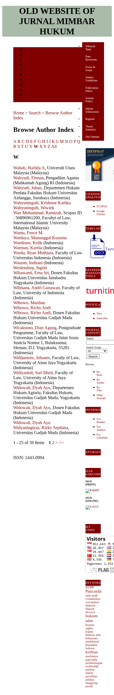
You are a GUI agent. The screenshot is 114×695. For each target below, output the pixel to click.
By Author (100, 381)
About (28, 55)
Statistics (30, 85)
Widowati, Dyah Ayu (31, 387)
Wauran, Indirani (28, 262)
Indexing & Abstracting (38, 90)
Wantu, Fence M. (28, 232)
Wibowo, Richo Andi (32, 307)
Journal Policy (90, 100)
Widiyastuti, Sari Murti (33, 372)
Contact (29, 100)
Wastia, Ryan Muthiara (33, 252)
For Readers (101, 420)
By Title (99, 389)
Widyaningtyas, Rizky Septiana (40, 427)
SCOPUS (102, 206)
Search (28, 65)
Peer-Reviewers (91, 58)
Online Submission (92, 110)
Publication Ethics (92, 89)
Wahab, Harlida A (29, 167)
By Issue (99, 373)
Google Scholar (101, 213)
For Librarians (102, 436)
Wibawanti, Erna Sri (31, 272)
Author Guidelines (91, 79)
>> (61, 442)
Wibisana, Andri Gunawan (36, 287)
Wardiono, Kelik (27, 242)
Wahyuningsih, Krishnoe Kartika (42, 202)
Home (28, 50)
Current (29, 70)
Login (28, 60)
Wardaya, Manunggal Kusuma (40, 237)
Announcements (34, 80)
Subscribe (102, 318)
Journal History (34, 95)
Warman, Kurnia (27, 247)
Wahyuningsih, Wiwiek (33, 207)
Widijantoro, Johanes (31, 357)
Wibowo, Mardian (29, 302)
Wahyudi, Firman (28, 177)
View (99, 313)
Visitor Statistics (91, 128)
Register (90, 118)
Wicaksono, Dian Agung (34, 327)
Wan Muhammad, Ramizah (37, 212)
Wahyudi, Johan (27, 187)
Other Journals (101, 397)
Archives (29, 75)
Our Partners (92, 136)
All (54, 146)
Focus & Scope (90, 69)
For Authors (101, 428)
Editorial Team (90, 48)
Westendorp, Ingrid (30, 267)
